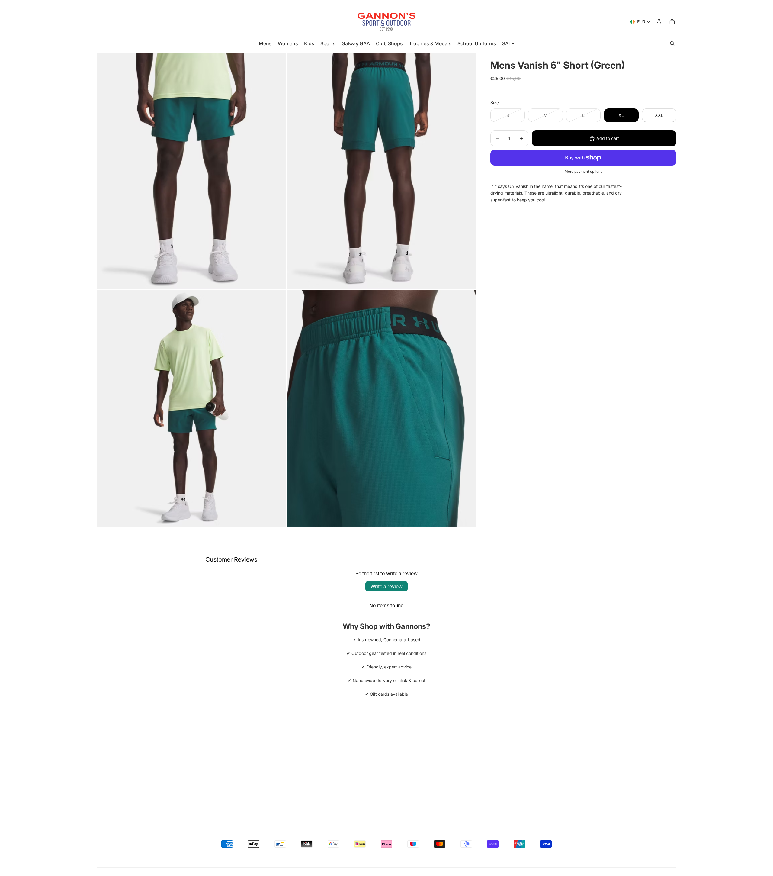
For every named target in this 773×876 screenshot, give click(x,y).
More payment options (583, 172)
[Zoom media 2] (381, 171)
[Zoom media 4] (381, 408)
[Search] (672, 43)
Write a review (386, 586)
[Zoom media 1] (191, 171)
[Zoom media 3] (191, 408)
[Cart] (672, 21)
